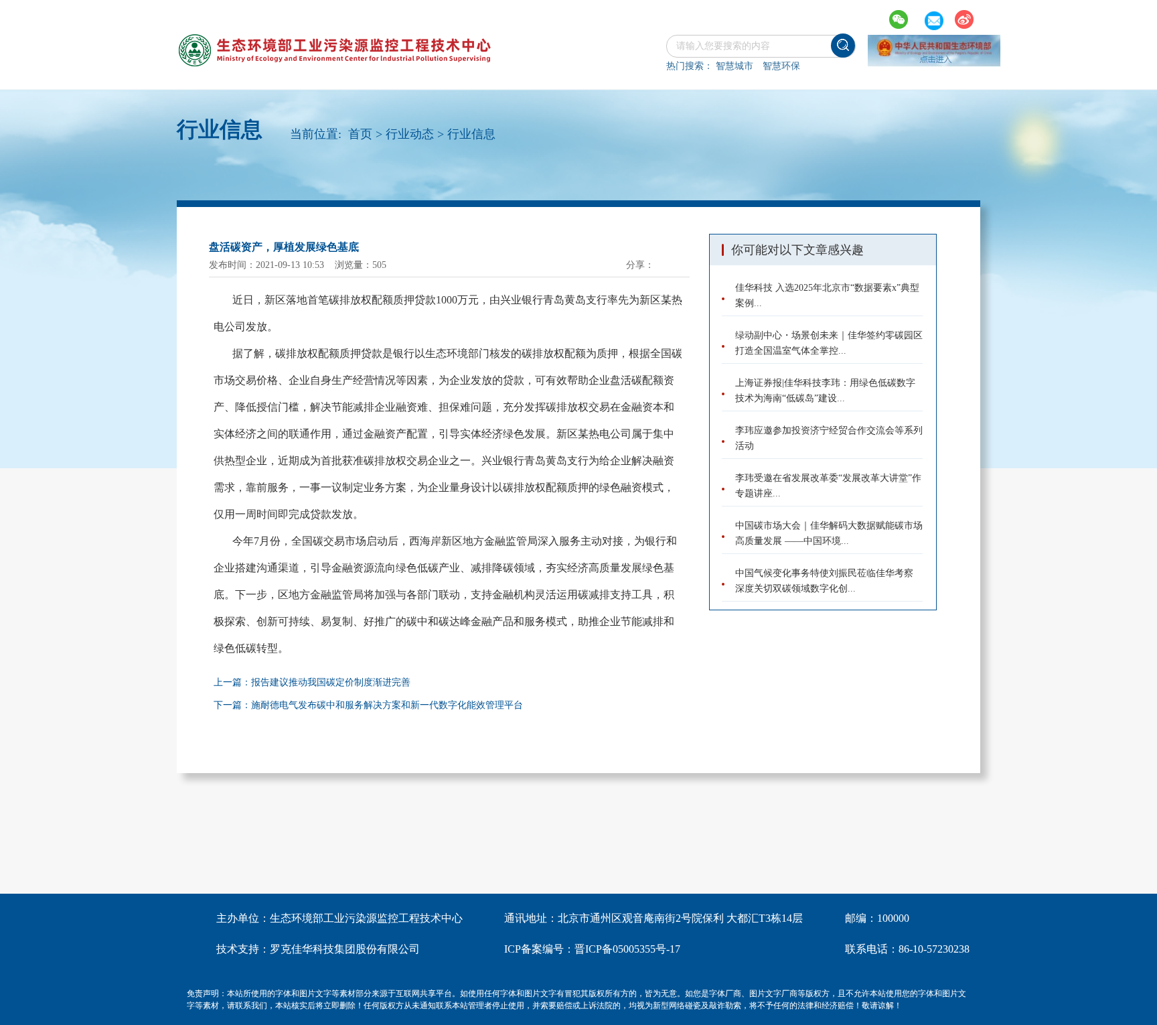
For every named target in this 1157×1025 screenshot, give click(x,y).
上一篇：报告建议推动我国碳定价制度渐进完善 (312, 682)
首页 (360, 134)
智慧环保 (781, 66)
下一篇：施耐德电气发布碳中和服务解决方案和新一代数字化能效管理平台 (368, 705)
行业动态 (410, 134)
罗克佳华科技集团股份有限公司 (345, 949)
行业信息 (471, 134)
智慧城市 (734, 66)
